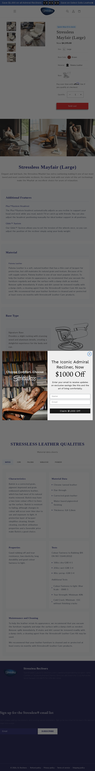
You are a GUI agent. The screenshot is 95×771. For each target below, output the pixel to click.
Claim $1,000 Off (70, 411)
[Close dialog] (89, 354)
